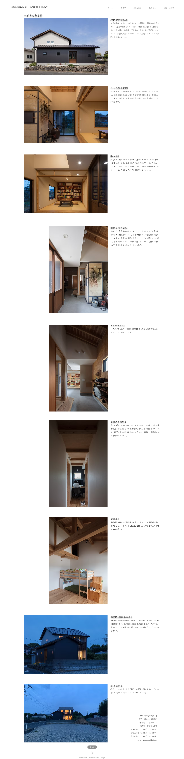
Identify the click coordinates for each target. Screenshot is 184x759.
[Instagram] (92, 753)
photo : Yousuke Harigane (147, 740)
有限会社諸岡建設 (150, 719)
